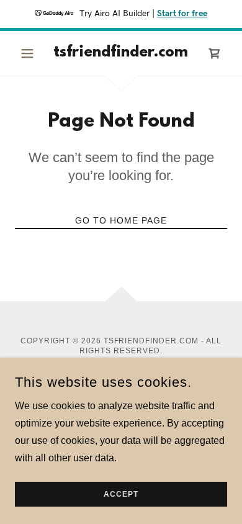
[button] (31, 53)
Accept (121, 494)
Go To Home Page (121, 220)
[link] (121, 53)
